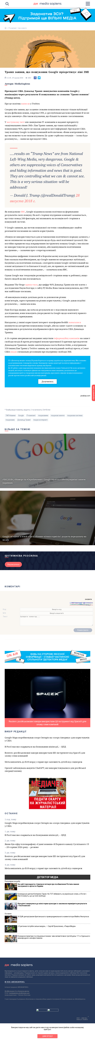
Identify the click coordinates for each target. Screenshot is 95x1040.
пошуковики (43, 415)
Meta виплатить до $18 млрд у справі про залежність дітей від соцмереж (43, 761)
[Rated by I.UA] (41, 1011)
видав (13, 351)
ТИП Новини (10, 415)
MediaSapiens (22, 83)
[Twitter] (39, 77)
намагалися (75, 322)
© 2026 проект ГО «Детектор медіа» (17, 991)
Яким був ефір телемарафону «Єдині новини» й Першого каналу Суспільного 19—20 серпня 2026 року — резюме (47, 846)
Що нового (22, 28)
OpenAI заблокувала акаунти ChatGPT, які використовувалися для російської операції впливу (45, 769)
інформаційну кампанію (67, 338)
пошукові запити (57, 415)
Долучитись (47, 381)
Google (21, 415)
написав (25, 103)
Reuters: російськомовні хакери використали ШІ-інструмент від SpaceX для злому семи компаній (45, 754)
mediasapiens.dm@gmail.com (19, 993)
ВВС (23, 211)
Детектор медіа (47, 877)
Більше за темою (17, 429)
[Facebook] (35, 77)
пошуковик (10, 420)
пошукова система (74, 415)
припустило (31, 284)
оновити (88, 599)
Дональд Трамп (24, 420)
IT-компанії (12, 28)
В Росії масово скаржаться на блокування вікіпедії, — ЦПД (35, 746)
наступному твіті (16, 121)
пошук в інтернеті (40, 420)
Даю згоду (47, 1036)
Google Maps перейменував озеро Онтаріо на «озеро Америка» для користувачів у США (47, 739)
